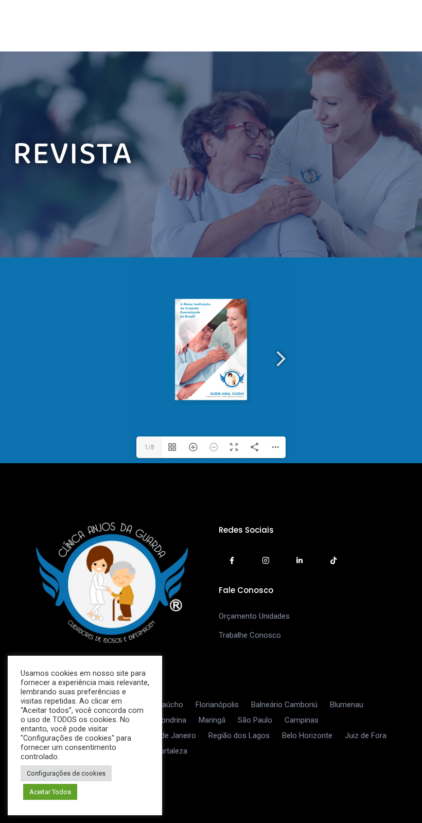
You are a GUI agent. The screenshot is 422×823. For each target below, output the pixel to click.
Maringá (212, 720)
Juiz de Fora (365, 735)
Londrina (171, 720)
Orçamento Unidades (254, 616)
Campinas (302, 720)
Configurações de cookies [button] (66, 773)
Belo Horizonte (307, 735)
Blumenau (346, 704)
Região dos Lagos (239, 735)
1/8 (149, 447)
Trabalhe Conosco (250, 635)
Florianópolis (217, 704)
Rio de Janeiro (172, 735)
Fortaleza (171, 751)
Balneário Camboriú (284, 704)
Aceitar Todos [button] (50, 792)
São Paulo (255, 720)
